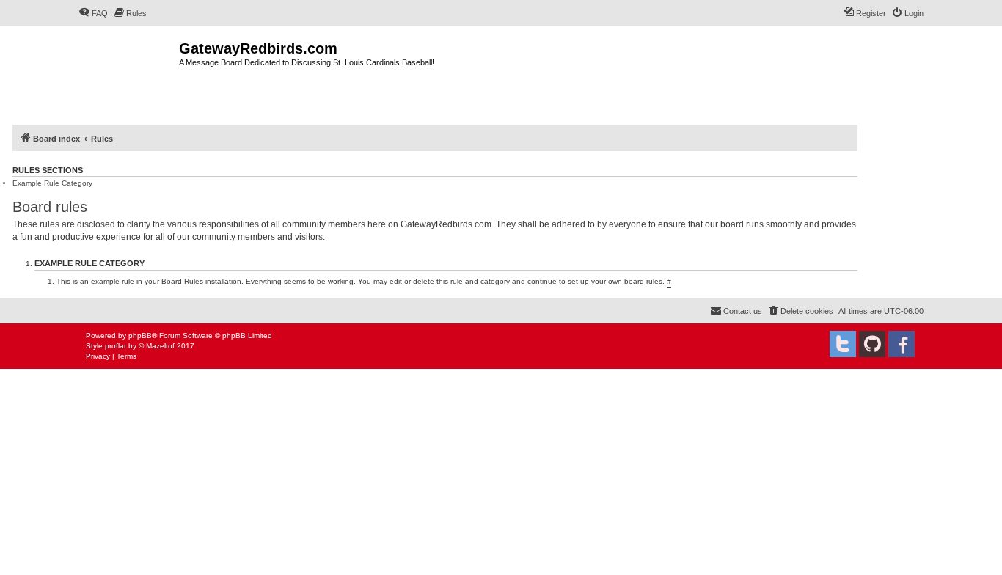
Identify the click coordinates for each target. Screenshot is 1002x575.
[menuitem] (93, 13)
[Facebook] (901, 344)
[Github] (872, 344)
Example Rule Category (52, 183)
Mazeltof (160, 346)
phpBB (140, 336)
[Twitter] (843, 344)
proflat (115, 346)
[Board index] (128, 73)
